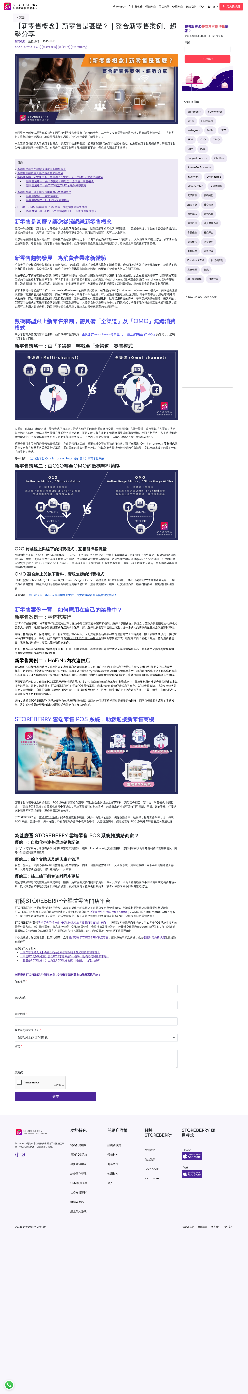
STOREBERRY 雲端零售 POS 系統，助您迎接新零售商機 (52, 207)
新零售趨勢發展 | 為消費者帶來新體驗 (40, 173)
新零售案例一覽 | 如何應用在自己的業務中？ (44, 192)
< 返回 (21, 17)
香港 (215, 1227)
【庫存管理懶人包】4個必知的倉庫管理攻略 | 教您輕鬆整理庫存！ (60, 952)
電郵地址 (21, 1014)
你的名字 (21, 981)
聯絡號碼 (20, 997)
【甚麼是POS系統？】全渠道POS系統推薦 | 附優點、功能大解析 (60, 960)
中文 (212, 6)
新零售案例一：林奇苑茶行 (42, 196)
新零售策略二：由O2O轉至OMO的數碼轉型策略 (56, 185)
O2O (18, 46)
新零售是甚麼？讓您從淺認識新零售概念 (41, 169)
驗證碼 (20, 1072)
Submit (208, 58)
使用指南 (177, 6)
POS (37, 46)
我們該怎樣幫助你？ (28, 1030)
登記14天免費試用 (154, 937)
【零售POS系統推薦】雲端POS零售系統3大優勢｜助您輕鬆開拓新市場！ (64, 956)
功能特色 (118, 6)
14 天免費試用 (231, 6)
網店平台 (64, 46)
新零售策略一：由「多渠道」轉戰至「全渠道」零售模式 (60, 181)
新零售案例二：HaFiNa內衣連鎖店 (47, 200)
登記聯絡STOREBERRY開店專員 (88, 937)
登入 (202, 6)
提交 (55, 1096)
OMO (28, 46)
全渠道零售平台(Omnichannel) (109, 911)
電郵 (187, 42)
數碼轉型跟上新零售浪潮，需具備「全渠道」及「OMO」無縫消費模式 (60, 177)
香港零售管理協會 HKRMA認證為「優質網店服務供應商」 (73, 922)
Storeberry (79, 46)
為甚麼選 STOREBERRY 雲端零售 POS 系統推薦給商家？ (61, 211)
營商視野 (20, 41)
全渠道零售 (49, 46)
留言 (18, 1046)
